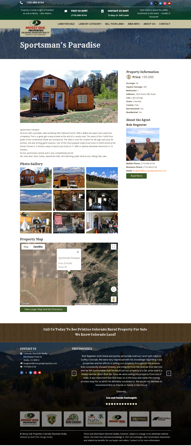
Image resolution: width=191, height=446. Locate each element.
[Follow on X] (156, 3)
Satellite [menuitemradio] (38, 246)
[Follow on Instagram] (165, 3)
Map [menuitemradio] (26, 246)
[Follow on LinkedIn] (160, 3)
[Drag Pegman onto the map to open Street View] (113, 299)
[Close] (78, 252)
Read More (136, 175)
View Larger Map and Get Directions (43, 309)
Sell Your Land (114, 23)
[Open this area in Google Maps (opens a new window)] (25, 303)
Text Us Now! (79, 11)
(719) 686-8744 (35, 2)
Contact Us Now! (118, 11)
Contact (164, 23)
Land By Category (90, 23)
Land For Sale (66, 23)
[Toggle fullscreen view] (113, 247)
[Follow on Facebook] (151, 3)
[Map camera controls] (113, 289)
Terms (115, 304)
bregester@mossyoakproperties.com (149, 170)
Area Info (133, 23)
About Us (149, 23)
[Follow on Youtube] (169, 3)
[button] (107, 383)
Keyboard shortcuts (82, 304)
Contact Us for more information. (145, 419)
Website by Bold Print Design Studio (36, 416)
